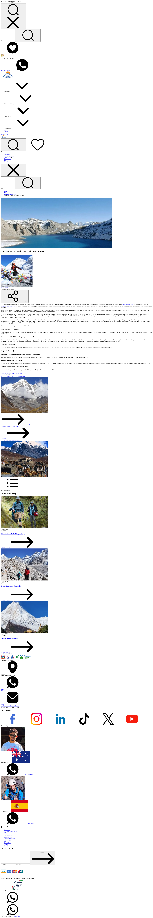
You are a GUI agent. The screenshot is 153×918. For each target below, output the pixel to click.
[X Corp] (108, 724)
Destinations (7, 154)
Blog (5, 130)
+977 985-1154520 (5, 70)
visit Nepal (23, 373)
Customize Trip (8, 837)
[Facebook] (13, 724)
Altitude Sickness (5, 373)
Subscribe (42, 852)
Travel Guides (7, 159)
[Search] (28, 35)
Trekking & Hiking (8, 156)
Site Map (6, 844)
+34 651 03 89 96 (29, 823)
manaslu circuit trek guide (9, 638)
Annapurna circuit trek (127, 304)
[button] (13, 10)
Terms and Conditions (9, 838)
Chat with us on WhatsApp (18, 376)
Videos (5, 833)
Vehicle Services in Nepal (10, 831)
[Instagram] (36, 724)
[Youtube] (132, 724)
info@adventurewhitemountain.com (10, 705)
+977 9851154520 (5, 376)
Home (5, 191)
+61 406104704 (29, 775)
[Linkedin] (60, 724)
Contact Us (6, 131)
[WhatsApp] (13, 903)
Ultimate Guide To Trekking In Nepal (13, 534)
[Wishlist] (13, 53)
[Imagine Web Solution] (18, 890)
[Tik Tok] (84, 724)
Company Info (7, 157)
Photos (5, 834)
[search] (28, 183)
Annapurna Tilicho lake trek (8, 306)
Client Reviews (8, 835)
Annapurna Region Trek (10, 194)
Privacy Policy (7, 840)
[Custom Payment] (13, 876)
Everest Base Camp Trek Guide (11, 586)
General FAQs (7, 843)
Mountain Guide (13, 373)
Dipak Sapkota (4, 287)
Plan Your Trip (4, 134)
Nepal (19, 373)
